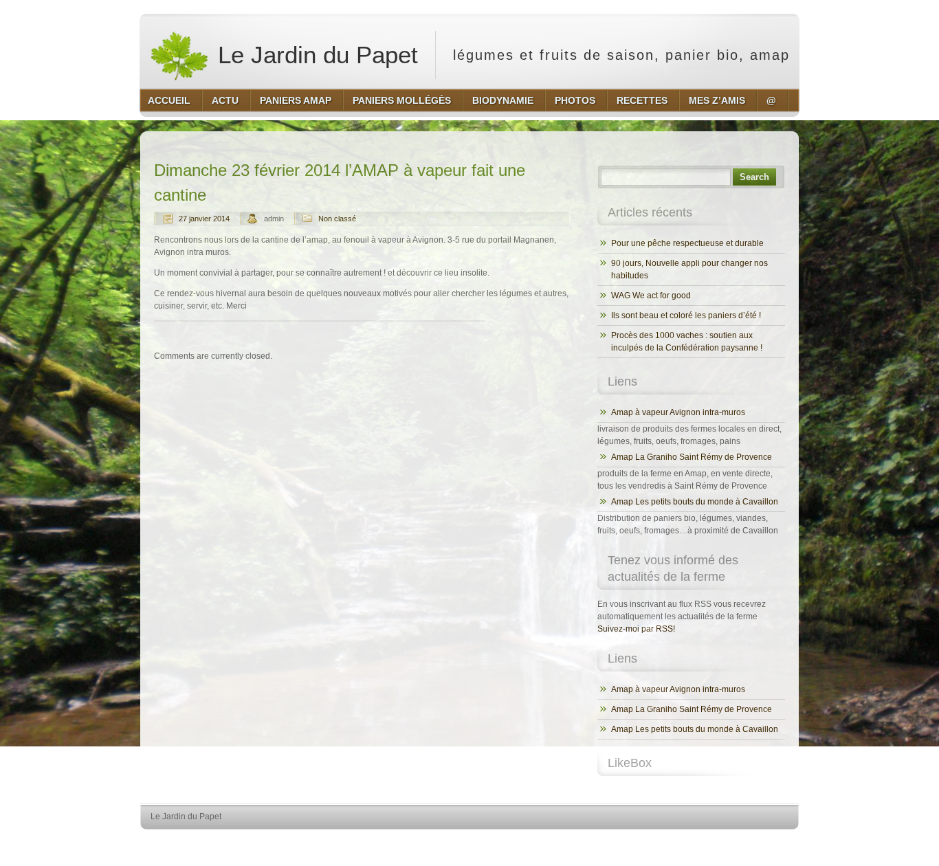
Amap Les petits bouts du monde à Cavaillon (694, 502)
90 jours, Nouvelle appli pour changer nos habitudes (689, 269)
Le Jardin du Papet (314, 54)
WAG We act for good (651, 295)
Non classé (337, 218)
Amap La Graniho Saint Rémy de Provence (691, 457)
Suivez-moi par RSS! (636, 629)
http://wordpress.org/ (639, 842)
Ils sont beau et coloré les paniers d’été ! (686, 315)
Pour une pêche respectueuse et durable (687, 243)
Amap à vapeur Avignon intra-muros (678, 412)
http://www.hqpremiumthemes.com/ (744, 842)
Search (754, 177)
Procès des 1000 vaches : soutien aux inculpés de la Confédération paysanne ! (686, 342)
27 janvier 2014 (204, 218)
